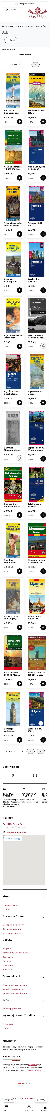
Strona (13, 64)
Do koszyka (19, 121)
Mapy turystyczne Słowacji (15, 993)
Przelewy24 (8, 1024)
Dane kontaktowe (11, 905)
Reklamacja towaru (12, 929)
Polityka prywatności (12, 1008)
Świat (45, 26)
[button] (24, 897)
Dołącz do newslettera (16, 1060)
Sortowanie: (25, 54)
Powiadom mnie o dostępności (43, 345)
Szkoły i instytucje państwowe (16, 952)
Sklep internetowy (24, 1098)
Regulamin (8, 957)
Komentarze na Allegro (13, 933)
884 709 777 (14, 10)
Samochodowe (33, 26)
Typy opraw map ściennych (15, 985)
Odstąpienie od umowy (13, 925)
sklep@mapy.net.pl (26, 4)
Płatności (7, 961)
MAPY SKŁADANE (16, 26)
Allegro (6, 948)
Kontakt (6, 909)
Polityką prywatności (34, 1070)
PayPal (6, 1028)
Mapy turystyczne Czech (14, 989)
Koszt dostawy (9, 965)
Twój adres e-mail (12, 1056)
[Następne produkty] (31, 751)
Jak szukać (8, 969)
